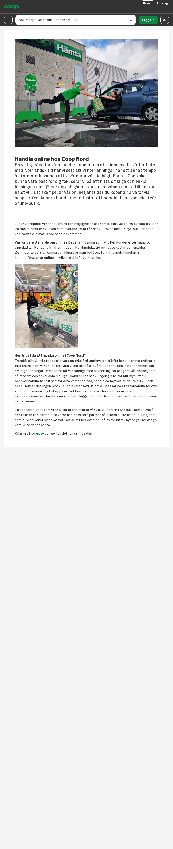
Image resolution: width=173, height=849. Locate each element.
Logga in (148, 20)
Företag (162, 3)
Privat (147, 3)
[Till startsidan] (11, 6)
